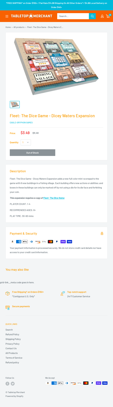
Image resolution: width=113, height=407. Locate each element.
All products (19, 27)
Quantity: (14, 142)
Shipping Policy (13, 339)
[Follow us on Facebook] (7, 383)
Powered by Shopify (14, 396)
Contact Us (11, 348)
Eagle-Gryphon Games (21, 122)
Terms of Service (14, 357)
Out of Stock (32, 152)
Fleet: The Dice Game (53, 197)
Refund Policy (12, 334)
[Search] (92, 16)
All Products (12, 353)
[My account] (102, 16)
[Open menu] (7, 16)
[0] (108, 16)
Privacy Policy (12, 343)
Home (8, 27)
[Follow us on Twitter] (13, 383)
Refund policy (12, 362)
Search (9, 329)
